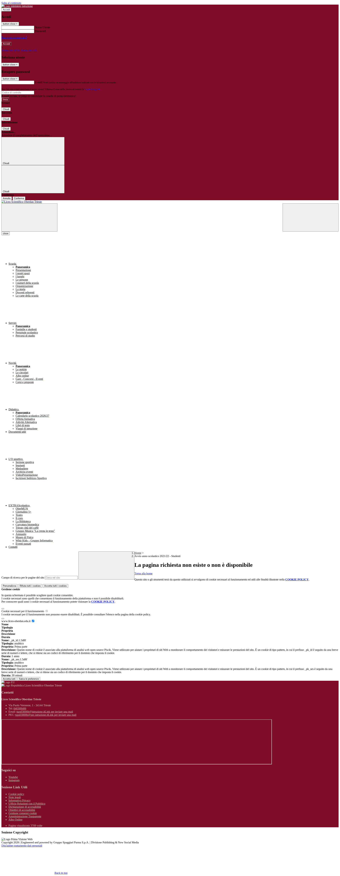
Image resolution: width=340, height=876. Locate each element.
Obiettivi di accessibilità (21, 810)
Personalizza (9, 586)
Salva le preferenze (29, 679)
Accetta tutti (55, 586)
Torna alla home (143, 573)
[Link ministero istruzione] (17, 6)
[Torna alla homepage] (170, 201)
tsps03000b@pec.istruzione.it (45, 714)
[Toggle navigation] (29, 217)
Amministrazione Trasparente (24, 816)
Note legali (14, 797)
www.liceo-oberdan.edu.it (16, 621)
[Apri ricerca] (311, 217)
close (5, 233)
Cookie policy (16, 794)
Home (137, 552)
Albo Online (15, 819)
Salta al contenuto (11, 2)
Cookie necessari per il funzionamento (23, 611)
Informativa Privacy (19, 800)
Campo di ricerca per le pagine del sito (22, 577)
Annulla (6, 198)
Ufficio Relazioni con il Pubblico (26, 803)
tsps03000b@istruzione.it (44, 711)
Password (40, 31)
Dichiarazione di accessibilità (24, 806)
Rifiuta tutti (30, 586)
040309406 (19, 708)
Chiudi (6, 109)
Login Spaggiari (92, 89)
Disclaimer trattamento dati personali (21, 845)
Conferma (19, 198)
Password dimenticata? (14, 37)
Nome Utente (42, 27)
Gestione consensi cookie (22, 813)
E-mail (38, 82)
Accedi (6, 9)
